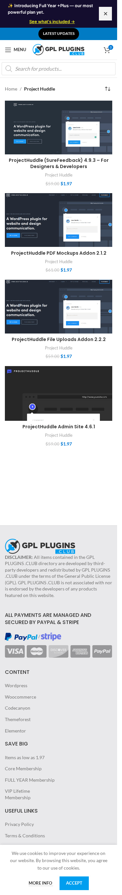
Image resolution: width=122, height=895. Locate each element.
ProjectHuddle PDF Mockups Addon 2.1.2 (58, 253)
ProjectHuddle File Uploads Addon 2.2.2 (59, 339)
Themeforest (18, 719)
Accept (74, 883)
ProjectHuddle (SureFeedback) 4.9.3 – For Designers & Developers (59, 163)
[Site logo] (59, 49)
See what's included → (52, 21)
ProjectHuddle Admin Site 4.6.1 (58, 426)
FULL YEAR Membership (30, 780)
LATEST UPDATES (59, 33)
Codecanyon (17, 708)
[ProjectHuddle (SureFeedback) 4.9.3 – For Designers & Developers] (58, 127)
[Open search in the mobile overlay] (58, 68)
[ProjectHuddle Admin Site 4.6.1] (58, 393)
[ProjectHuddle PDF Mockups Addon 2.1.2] (58, 220)
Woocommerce (20, 697)
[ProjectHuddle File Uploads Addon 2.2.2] (58, 307)
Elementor (15, 730)
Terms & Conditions (25, 835)
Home (11, 89)
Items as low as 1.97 (25, 757)
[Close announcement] (105, 14)
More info (41, 883)
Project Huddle (59, 175)
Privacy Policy (19, 824)
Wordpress (16, 685)
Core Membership (23, 768)
